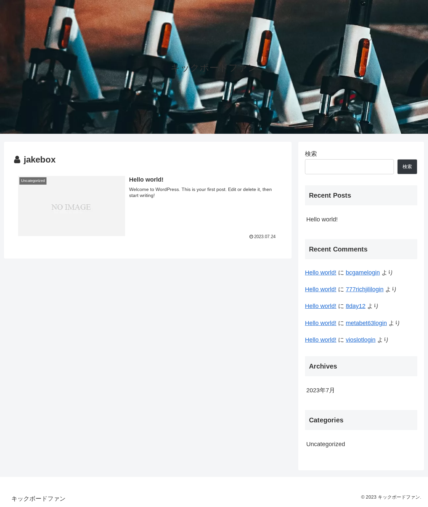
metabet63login (366, 323)
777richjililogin (365, 289)
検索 (311, 153)
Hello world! (322, 219)
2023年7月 (320, 390)
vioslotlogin (361, 339)
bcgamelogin (363, 272)
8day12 (355, 306)
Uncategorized (325, 444)
